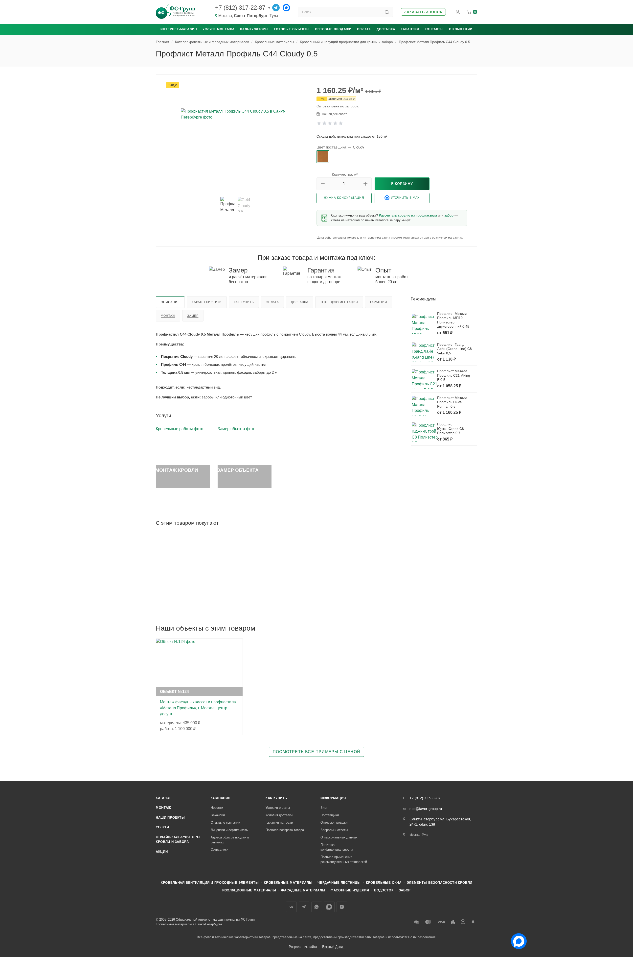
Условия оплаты (278, 808)
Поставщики (329, 815)
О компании (461, 29)
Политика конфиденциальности (336, 847)
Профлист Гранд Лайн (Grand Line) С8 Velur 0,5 (454, 349)
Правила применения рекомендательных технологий (343, 859)
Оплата (364, 29)
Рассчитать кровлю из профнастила (408, 215)
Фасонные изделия (350, 890)
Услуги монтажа (219, 29)
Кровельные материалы (288, 882)
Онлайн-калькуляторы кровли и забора (178, 839)
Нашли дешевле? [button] (334, 114)
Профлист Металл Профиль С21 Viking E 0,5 (453, 375)
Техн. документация (339, 302)
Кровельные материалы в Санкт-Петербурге (189, 924)
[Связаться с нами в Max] (517, 939)
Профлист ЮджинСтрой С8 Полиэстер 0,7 (450, 428)
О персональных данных (339, 837)
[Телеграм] (276, 7)
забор (448, 215)
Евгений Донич (333, 947)
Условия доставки (279, 815)
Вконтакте (291, 907)
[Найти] (387, 12)
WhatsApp (316, 907)
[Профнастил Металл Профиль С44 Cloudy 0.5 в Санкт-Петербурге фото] (236, 137)
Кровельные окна (384, 882)
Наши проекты (170, 817)
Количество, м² (345, 174)
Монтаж (168, 316)
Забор (405, 890)
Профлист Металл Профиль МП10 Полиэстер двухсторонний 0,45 (453, 320)
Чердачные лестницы (339, 882)
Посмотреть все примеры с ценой (316, 752)
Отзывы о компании (225, 822)
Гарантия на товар (279, 822)
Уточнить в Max (405, 197)
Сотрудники (219, 849)
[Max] (286, 7)
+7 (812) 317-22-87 (240, 7)
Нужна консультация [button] (344, 197)
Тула (274, 16)
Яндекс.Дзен (342, 907)
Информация (333, 798)
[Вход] (458, 12)
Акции (162, 852)
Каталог (163, 798)
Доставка (386, 29)
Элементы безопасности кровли (439, 882)
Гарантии (410, 29)
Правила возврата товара (285, 830)
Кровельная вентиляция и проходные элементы (210, 882)
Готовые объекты (292, 29)
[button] (423, 12)
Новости (217, 808)
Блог (324, 808)
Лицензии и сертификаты (229, 830)
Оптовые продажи (333, 29)
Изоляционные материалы (249, 890)
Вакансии (218, 815)
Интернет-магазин (178, 29)
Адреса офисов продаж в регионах (230, 839)
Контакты (434, 29)
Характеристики (207, 302)
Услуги (162, 827)
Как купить (244, 302)
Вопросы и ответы (334, 830)
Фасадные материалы (303, 890)
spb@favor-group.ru (425, 809)
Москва (225, 16)
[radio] (323, 157)
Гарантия (378, 302)
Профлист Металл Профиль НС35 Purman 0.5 (452, 402)
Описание (170, 302)
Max (329, 907)
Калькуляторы (254, 29)
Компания (220, 798)
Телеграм (304, 907)
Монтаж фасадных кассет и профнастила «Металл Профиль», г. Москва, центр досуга (198, 708)
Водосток (383, 890)
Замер (192, 316)
